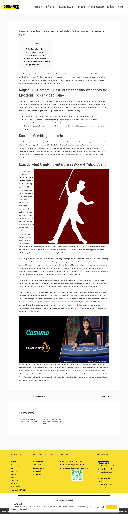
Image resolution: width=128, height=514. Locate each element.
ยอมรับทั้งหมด (111, 507)
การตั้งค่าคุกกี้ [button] (99, 507)
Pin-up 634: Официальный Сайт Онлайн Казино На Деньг (52, 421)
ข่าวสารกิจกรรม (96, 7)
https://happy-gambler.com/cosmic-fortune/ (26, 177)
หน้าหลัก (38, 7)
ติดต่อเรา (110, 7)
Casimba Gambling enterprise (36, 58)
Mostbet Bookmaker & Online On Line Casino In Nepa (28, 421)
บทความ (81, 7)
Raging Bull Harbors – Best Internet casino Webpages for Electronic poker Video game (36, 52)
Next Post (107, 396)
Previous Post (39, 396)
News (120, 7)
